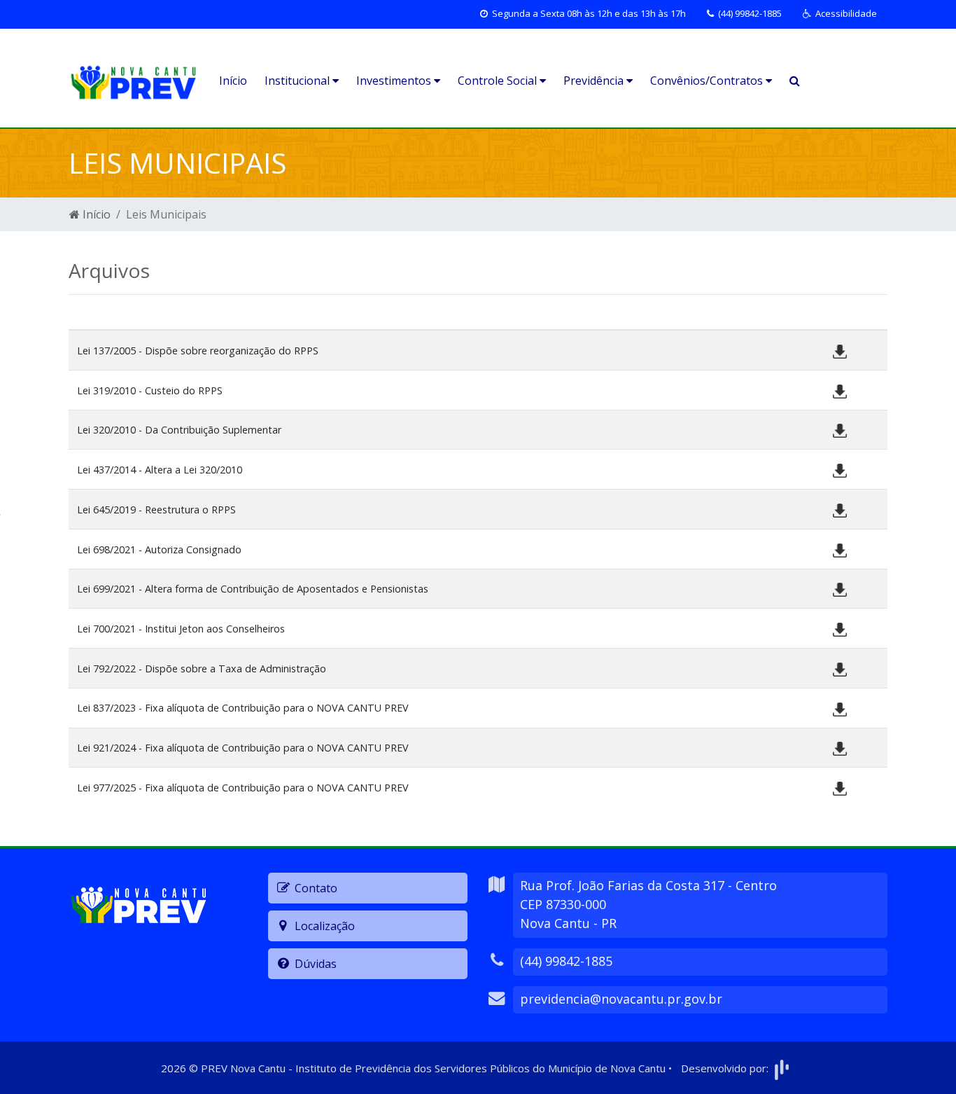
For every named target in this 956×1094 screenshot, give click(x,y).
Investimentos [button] (395, 80)
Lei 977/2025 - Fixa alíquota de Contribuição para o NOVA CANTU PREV (243, 787)
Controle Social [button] (499, 80)
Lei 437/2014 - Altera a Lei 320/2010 (159, 469)
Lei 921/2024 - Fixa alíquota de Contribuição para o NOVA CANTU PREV (243, 747)
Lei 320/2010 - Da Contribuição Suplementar (179, 429)
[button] (839, 14)
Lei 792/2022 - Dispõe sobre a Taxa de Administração (201, 668)
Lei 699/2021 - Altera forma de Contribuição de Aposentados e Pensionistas (252, 588)
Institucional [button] (298, 80)
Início (233, 80)
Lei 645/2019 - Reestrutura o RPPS (156, 509)
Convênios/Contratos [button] (708, 80)
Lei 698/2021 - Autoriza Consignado (159, 549)
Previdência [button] (594, 80)
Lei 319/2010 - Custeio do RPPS (150, 390)
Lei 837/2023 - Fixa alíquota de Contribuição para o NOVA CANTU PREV (243, 707)
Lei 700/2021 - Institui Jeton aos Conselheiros (181, 628)
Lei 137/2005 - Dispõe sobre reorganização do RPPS (197, 350)
